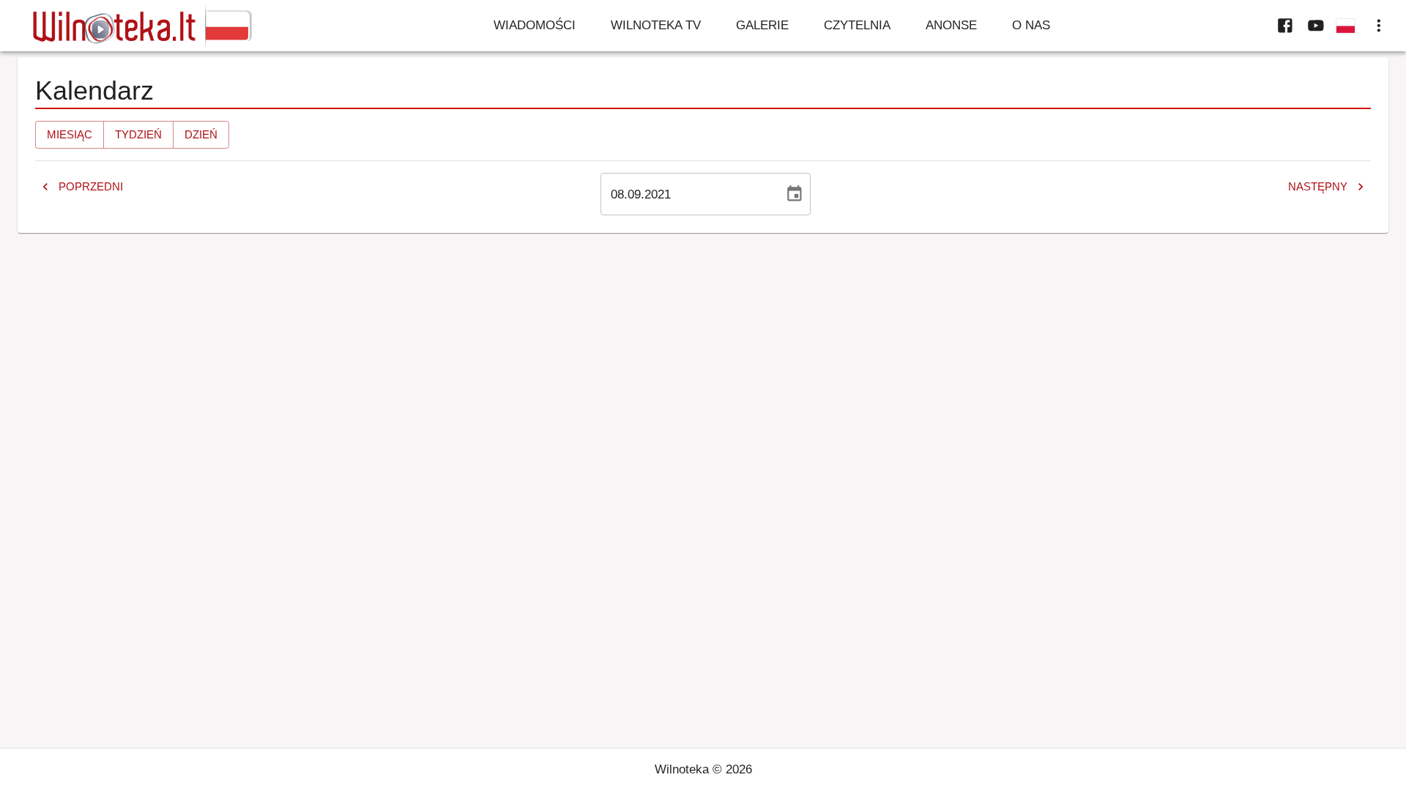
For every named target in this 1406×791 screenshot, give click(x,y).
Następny (1317, 186)
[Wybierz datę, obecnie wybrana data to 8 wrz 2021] (794, 194)
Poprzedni (91, 186)
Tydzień (138, 134)
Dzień (201, 134)
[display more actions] (1379, 25)
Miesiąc (69, 134)
